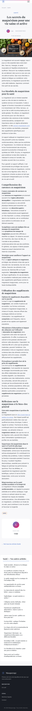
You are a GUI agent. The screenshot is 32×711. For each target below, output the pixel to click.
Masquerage (11, 673)
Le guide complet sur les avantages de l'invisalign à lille (16, 579)
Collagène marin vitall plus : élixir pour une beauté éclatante (14, 603)
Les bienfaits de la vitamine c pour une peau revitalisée (14, 649)
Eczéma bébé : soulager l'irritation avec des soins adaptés (14, 622)
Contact (4, 700)
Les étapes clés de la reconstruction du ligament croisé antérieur (16, 628)
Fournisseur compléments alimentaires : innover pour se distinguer (13, 609)
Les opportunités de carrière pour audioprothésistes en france (14, 585)
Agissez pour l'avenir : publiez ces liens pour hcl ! (14, 616)
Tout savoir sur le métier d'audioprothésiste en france (13, 655)
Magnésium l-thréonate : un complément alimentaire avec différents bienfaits (13, 635)
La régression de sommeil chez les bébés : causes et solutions (14, 591)
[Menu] (28, 1)
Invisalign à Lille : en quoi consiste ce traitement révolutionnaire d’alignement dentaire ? (15, 642)
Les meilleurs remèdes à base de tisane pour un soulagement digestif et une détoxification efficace (16, 572)
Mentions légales (7, 697)
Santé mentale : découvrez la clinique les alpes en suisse (15, 566)
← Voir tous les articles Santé (11, 544)
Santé (8, 7)
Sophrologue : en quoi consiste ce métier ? (14, 597)
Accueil (4, 7)
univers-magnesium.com (21, 126)
